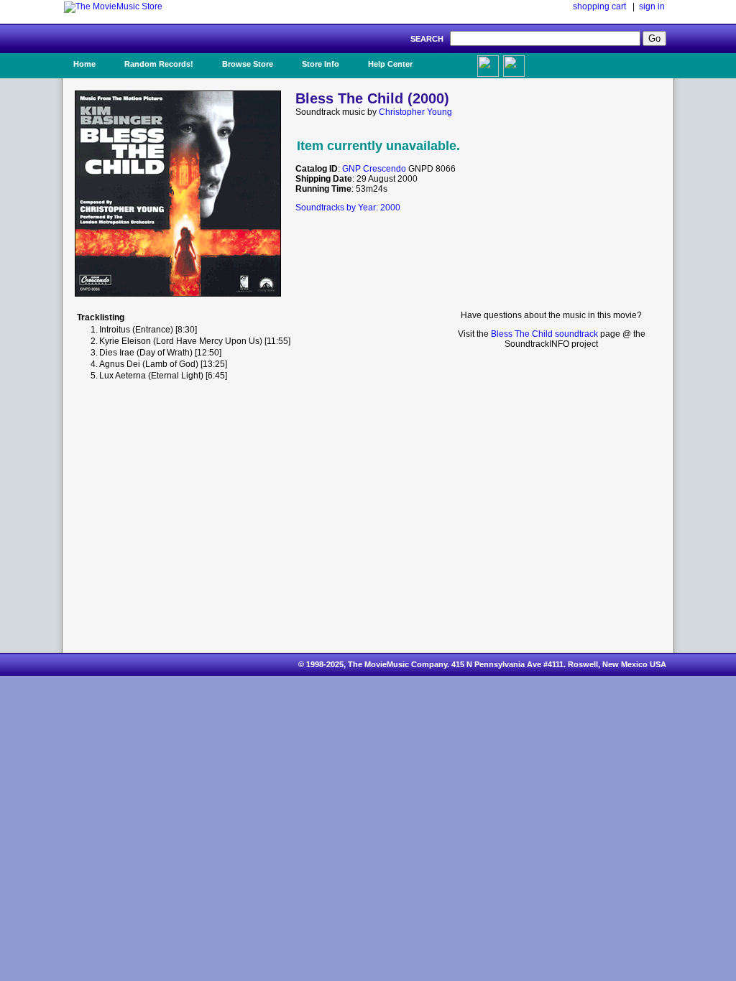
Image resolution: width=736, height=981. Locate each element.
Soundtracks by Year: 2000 (347, 208)
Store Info (320, 64)
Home (84, 64)
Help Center (390, 64)
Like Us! (453, 59)
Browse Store (247, 64)
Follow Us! (541, 64)
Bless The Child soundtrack (544, 334)
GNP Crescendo (374, 169)
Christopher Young (415, 112)
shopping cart (599, 6)
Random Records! (158, 64)
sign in (652, 6)
